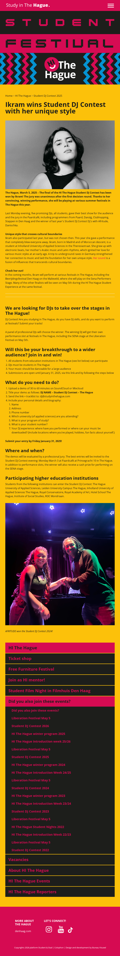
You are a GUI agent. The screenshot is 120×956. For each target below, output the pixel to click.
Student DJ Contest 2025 (48, 95)
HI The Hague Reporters (32, 892)
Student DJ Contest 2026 (30, 726)
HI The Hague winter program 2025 (38, 734)
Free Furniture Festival (31, 669)
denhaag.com (23, 931)
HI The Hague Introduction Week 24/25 (41, 772)
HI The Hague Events (29, 881)
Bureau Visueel (99, 947)
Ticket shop (19, 658)
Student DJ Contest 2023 (30, 811)
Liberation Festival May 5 (31, 718)
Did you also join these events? (39, 701)
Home (8, 95)
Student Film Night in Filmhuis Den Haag (49, 690)
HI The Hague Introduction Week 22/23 (41, 834)
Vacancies (18, 859)
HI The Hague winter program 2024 (38, 765)
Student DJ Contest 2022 (30, 850)
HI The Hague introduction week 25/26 (41, 741)
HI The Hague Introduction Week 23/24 (41, 803)
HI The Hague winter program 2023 (38, 796)
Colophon (59, 947)
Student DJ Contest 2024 (30, 788)
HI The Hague (23, 95)
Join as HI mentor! (26, 680)
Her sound (99, 258)
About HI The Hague (28, 870)
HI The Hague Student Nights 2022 (38, 827)
